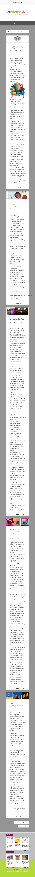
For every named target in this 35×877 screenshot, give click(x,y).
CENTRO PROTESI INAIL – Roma (17, 863)
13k (20, 869)
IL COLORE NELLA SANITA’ (9, 846)
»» (27, 826)
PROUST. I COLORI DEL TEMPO (15, 531)
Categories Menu (16, 23)
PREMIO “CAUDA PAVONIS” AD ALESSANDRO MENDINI (17, 49)
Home (11, 31)
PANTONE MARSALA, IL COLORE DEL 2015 (16, 205)
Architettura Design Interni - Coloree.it (17, 871)
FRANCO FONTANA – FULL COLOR (17, 705)
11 (27, 822)
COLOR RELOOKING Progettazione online (26, 846)
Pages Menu (16, 2)
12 (20, 826)
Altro (26, 850)
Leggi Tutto (19, 187)
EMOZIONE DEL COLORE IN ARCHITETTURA (17, 320)
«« (15, 822)
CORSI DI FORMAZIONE (18, 845)
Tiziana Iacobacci (22, 867)
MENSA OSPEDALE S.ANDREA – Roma (10, 863)
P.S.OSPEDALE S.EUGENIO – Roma (26, 862)
